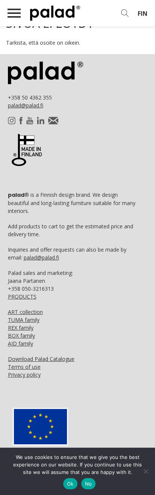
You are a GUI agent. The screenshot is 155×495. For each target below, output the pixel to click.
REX (20, 327)
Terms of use (24, 366)
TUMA (24, 319)
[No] (145, 471)
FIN (142, 13)
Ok (70, 484)
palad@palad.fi (25, 105)
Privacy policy (24, 374)
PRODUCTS (22, 296)
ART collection (25, 311)
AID (20, 343)
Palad (69, 13)
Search (125, 13)
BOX (21, 335)
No (88, 484)
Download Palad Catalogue (41, 358)
